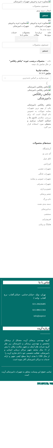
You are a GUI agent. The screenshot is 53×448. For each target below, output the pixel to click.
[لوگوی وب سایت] (32, 1)
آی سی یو (47, 154)
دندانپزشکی (46, 209)
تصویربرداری (45, 189)
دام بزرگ (47, 199)
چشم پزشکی (45, 194)
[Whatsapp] (42, 322)
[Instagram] (47, 322)
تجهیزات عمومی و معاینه (40, 179)
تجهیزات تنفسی (44, 169)
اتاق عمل (47, 159)
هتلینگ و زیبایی (45, 224)
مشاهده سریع (47, 135)
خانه (49, 61)
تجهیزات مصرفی (44, 184)
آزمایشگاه (47, 149)
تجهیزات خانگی (44, 174)
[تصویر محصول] (39, 90)
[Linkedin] (33, 322)
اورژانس (47, 164)
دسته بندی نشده (44, 204)
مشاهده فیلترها (42, 70)
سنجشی (47, 214)
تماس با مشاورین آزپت (26, 39)
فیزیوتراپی (46, 219)
